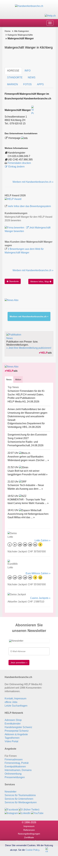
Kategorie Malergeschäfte (20, 35)
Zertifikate (29, 837)
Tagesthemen (12, 737)
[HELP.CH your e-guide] (50, 15)
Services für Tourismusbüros (20, 795)
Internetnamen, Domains (18, 770)
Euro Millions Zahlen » (38, 573)
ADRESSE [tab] (13, 70)
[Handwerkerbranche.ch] (29, 6)
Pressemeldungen (15, 777)
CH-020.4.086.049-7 (19, 156)
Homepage (14, 138)
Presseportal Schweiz (17, 730)
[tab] (9, 379)
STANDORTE (15, 77)
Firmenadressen (14, 759)
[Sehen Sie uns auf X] (29, 809)
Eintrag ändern (16, 166)
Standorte (14, 281)
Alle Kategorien (21, 31)
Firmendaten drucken (19, 163)
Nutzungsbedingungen (29, 833)
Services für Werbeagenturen (21, 802)
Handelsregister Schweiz (18, 727)
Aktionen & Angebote (16, 734)
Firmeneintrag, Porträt (16, 763)
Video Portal (11, 741)
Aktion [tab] (18, 379)
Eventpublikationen (15, 766)
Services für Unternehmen (19, 798)
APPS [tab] (40, 84)
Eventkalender (13, 723)
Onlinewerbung (13, 773)
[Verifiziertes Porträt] (32, 110)
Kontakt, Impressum (15, 698)
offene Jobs (11, 702)
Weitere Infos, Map (39, 281)
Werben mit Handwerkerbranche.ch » (33, 182)
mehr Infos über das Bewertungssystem (29, 206)
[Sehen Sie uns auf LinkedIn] (24, 813)
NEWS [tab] (31, 77)
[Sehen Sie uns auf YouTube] (37, 813)
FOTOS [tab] (27, 84)
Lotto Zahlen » (42, 540)
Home (8, 31)
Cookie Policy (32, 849)
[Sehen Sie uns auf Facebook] (11, 809)
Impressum (29, 826)
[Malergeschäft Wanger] (13, 199)
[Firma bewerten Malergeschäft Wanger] (15, 227)
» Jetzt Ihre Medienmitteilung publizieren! (28, 348)
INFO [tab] (27, 70)
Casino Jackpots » (40, 598)
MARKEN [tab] (12, 84)
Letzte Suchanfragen (16, 705)
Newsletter (10, 791)
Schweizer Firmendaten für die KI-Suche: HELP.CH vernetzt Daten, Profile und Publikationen (26, 394)
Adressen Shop (13, 720)
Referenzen (29, 830)
